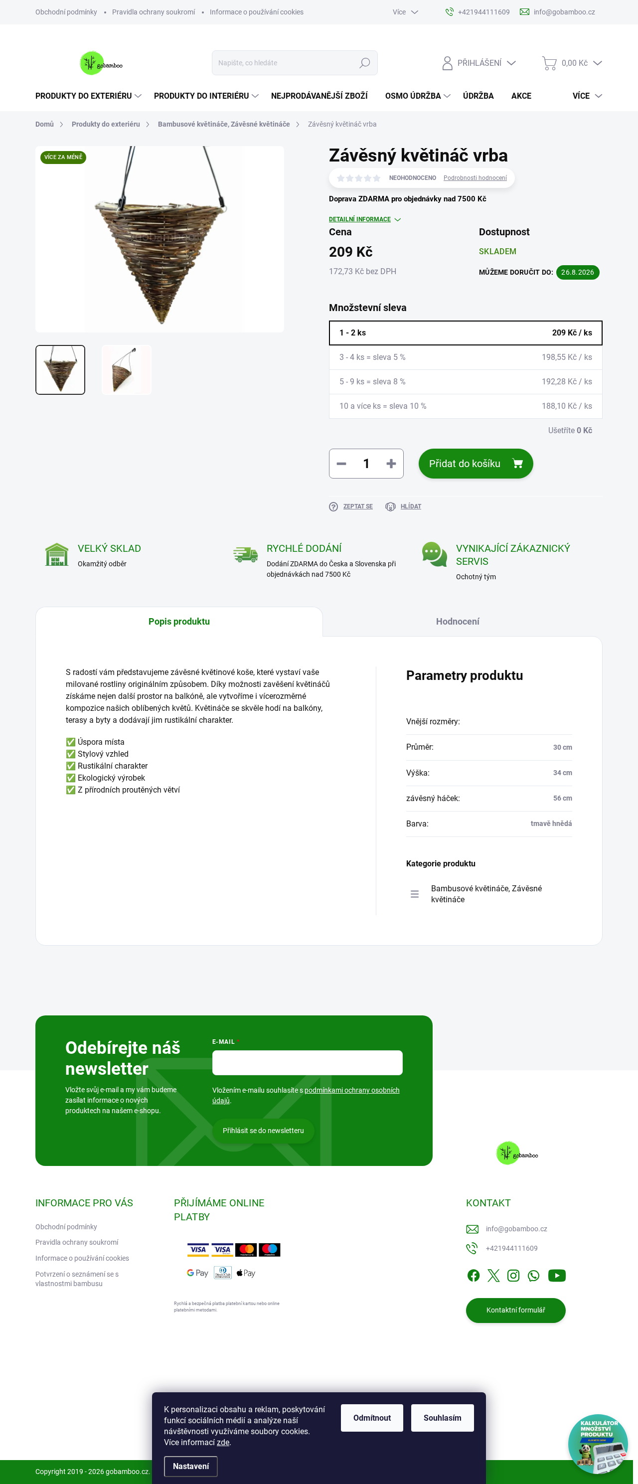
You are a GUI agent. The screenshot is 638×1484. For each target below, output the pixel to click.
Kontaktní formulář (515, 1310)
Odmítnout (372, 1418)
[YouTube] (557, 1273)
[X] (493, 1273)
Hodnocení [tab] (457, 621)
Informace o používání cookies (257, 12)
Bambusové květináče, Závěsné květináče (486, 894)
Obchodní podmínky (66, 12)
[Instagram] (513, 1273)
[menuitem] (89, 96)
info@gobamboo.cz (516, 1229)
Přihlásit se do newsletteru (263, 1131)
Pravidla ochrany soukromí (153, 12)
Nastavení (191, 1466)
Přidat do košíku (464, 464)
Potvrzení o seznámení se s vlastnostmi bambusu (77, 1279)
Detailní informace (360, 219)
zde (223, 1442)
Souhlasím (443, 1418)
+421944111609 (512, 1248)
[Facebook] (473, 1273)
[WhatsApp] (533, 1273)
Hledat (365, 63)
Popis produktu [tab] (179, 621)
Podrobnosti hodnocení (475, 177)
